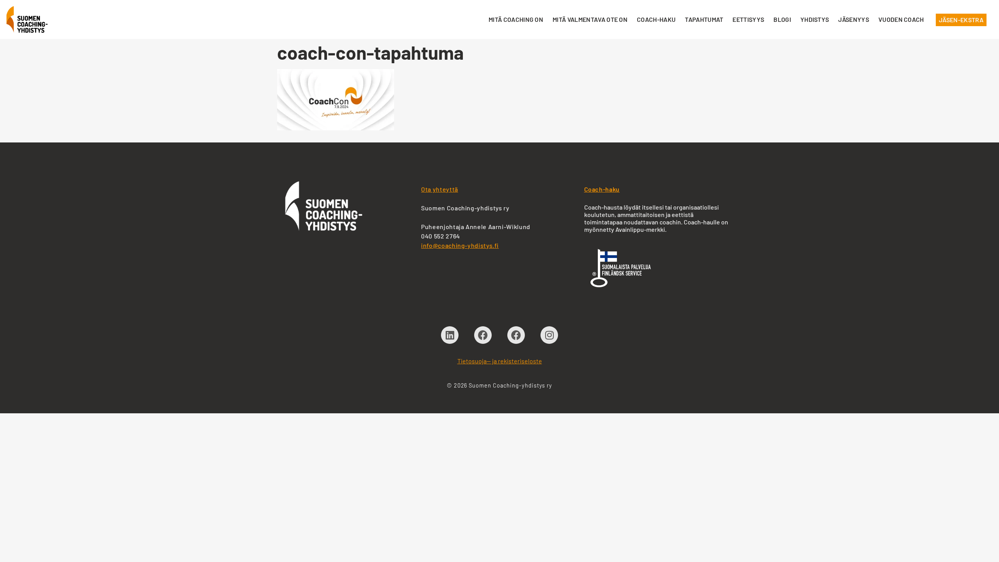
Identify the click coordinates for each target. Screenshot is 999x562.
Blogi (782, 19)
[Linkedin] (450, 335)
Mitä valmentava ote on (590, 19)
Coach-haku (656, 19)
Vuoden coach (901, 19)
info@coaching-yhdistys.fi (460, 245)
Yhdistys (814, 19)
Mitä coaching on (516, 19)
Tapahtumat (704, 19)
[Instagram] (549, 335)
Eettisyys (748, 19)
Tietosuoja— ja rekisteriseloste (499, 361)
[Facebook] (483, 335)
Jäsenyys (853, 19)
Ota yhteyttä (439, 189)
